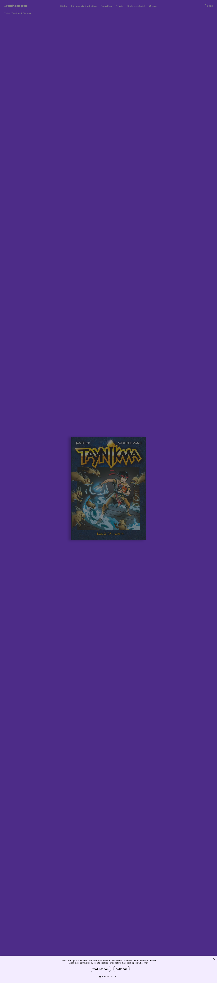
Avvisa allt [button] (121, 969)
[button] (108, 976)
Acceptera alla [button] (100, 969)
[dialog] (108, 491)
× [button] (214, 959)
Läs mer (144, 962)
